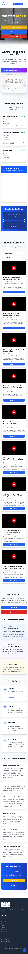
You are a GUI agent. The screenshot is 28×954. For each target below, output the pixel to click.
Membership (4, 931)
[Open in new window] (23, 70)
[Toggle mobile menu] (25, 3)
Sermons (3, 923)
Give (2, 933)
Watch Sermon (14, 292)
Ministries (3, 927)
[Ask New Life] (24, 950)
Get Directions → (12, 697)
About (2, 918)
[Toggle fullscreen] (20, 70)
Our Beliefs (3, 920)
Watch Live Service (15, 36)
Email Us (14, 885)
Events (2, 925)
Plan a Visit (3, 921)
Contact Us (15, 612)
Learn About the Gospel (15, 27)
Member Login (18, 3)
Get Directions (15, 607)
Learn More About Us (14, 32)
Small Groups (4, 929)
